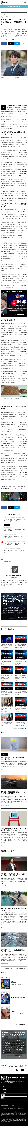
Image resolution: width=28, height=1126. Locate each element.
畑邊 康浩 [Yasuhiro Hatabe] (13, 575)
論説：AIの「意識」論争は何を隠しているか (15, 550)
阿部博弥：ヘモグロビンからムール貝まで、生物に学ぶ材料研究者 (13, 875)
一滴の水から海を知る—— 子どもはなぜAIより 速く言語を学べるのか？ (14, 829)
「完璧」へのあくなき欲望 (17, 1012)
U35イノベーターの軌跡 (6, 561)
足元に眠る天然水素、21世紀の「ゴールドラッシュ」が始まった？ (15, 519)
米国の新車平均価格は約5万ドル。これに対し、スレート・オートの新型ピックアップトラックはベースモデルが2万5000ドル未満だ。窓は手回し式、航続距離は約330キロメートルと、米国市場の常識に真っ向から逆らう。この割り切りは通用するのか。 (14, 799)
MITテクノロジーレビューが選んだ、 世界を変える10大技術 (14, 1035)
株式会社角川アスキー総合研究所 (16, 1108)
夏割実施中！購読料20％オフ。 (14, 6)
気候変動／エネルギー (6, 14)
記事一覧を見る (19, 498)
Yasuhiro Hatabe (5, 39)
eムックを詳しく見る (20, 1024)
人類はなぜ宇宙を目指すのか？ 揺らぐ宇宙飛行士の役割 (15, 536)
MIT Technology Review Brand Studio (9, 769)
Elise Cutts (4, 845)
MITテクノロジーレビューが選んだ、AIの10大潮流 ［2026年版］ (13, 599)
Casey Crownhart (5, 805)
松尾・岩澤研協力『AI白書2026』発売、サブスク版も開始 (15, 527)
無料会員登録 (22, 1071)
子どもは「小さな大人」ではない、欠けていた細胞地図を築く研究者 (15, 543)
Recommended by (17, 728)
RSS (17, 1071)
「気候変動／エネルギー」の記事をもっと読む (14, 968)
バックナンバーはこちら (20, 488)
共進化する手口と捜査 (16, 983)
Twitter (11, 1071)
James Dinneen (5, 963)
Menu (25, 2)
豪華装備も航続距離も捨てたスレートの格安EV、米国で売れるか (13, 793)
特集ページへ (20, 617)
